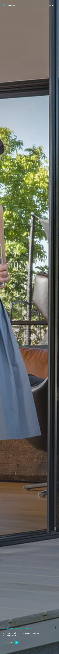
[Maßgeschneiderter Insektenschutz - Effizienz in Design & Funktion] (9, 5)
